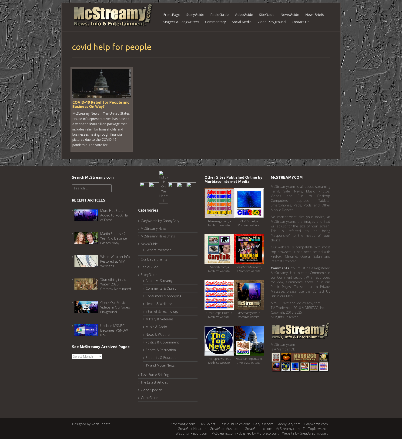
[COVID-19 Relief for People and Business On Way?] (101, 83)
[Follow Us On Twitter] (154, 187)
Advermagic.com (183, 424)
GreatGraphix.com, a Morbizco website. (219, 315)
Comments (280, 268)
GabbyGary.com (289, 424)
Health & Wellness (159, 304)
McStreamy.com (287, 428)
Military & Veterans (160, 319)
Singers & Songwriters (181, 21)
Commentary (215, 21)
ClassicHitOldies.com (234, 424)
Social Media (241, 21)
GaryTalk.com (263, 424)
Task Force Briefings (155, 374)
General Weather (158, 250)
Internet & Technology (162, 311)
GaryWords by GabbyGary (160, 221)
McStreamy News (154, 228)
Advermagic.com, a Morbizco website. (219, 223)
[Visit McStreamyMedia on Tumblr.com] (173, 187)
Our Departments (154, 259)
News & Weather (158, 334)
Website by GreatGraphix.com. (305, 433)
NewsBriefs (314, 14)
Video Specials (152, 390)
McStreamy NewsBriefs (158, 236)
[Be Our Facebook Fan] (145, 187)
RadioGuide (219, 14)
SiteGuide (267, 14)
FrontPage (171, 14)
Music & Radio (156, 327)
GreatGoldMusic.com (225, 428)
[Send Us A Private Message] (191, 187)
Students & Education (162, 357)
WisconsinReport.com (192, 433)
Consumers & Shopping (163, 296)
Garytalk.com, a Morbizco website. (219, 269)
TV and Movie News (160, 365)
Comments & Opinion (162, 288)
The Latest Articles (154, 382)
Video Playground (272, 21)
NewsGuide (290, 14)
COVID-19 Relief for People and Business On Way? (101, 104)
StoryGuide (195, 14)
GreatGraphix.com (258, 428)
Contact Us (300, 21)
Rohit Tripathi (101, 424)
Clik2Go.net (206, 424)
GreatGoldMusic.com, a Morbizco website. (249, 269)
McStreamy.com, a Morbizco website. (249, 315)
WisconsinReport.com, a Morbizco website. (249, 361)
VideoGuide (244, 14)
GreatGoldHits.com (192, 428)
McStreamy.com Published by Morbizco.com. (245, 433)
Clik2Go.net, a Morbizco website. (249, 223)
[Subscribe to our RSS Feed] (182, 187)
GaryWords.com (316, 424)
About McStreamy (159, 280)
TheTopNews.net (315, 428)
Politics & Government (162, 342)
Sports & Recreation (161, 350)
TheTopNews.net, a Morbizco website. (219, 361)
